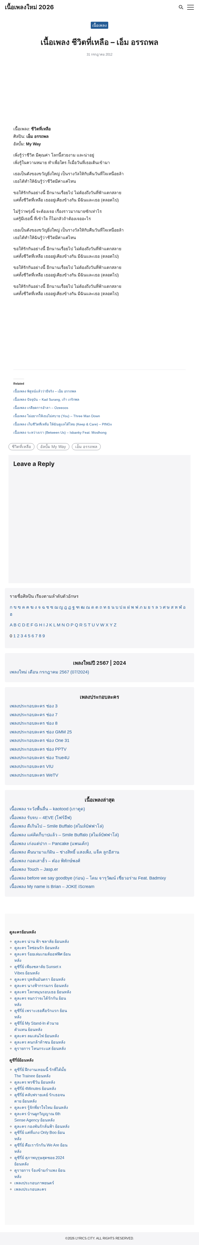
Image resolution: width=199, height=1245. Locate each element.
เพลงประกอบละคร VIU (31, 766)
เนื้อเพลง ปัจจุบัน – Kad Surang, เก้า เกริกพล (46, 399)
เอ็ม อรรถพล (86, 446)
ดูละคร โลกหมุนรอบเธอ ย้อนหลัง (42, 992)
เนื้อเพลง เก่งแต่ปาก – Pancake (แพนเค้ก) (49, 843)
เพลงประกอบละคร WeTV (34, 775)
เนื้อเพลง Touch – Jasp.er (34, 869)
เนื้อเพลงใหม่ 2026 (29, 7)
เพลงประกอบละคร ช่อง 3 (34, 706)
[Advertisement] (99, 92)
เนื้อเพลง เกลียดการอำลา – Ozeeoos (40, 408)
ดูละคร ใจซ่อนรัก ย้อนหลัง (36, 948)
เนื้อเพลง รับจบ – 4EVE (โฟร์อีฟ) (41, 817)
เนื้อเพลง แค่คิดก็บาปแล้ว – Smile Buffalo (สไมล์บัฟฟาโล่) (64, 834)
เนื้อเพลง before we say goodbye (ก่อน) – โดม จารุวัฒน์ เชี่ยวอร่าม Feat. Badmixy (88, 878)
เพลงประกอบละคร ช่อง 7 (34, 714)
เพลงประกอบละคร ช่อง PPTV (38, 749)
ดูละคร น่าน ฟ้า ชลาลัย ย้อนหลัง (41, 941)
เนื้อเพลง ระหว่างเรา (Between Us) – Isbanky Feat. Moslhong (60, 432)
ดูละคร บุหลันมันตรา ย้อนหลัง (39, 979)
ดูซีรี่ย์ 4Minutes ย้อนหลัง (35, 1088)
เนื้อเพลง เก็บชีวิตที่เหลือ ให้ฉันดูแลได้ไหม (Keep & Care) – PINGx (62, 424)
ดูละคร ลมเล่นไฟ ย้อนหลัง (36, 1036)
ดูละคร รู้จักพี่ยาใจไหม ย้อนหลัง (41, 1107)
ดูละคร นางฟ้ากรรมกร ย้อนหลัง (41, 985)
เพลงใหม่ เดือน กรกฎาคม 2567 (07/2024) (49, 672)
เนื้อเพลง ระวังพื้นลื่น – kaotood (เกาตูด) (47, 808)
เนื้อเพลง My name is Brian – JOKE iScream (52, 886)
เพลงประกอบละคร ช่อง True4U (39, 757)
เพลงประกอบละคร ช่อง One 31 (39, 740)
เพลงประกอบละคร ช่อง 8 (34, 723)
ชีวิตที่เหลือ (21, 446)
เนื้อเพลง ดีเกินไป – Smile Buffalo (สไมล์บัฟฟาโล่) (57, 826)
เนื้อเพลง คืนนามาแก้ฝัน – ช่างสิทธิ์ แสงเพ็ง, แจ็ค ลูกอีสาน (64, 852)
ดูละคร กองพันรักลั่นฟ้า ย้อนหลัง (41, 1126)
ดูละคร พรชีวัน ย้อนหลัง (34, 1082)
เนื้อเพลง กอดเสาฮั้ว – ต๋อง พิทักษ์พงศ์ (45, 860)
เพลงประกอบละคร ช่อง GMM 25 (41, 732)
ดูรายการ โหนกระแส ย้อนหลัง (40, 1048)
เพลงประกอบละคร (30, 1189)
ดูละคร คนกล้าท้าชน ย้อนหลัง (39, 1042)
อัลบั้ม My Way (53, 446)
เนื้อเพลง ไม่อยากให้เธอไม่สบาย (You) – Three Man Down (56, 416)
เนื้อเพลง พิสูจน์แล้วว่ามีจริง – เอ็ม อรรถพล (44, 391)
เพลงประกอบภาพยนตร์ (34, 1183)
